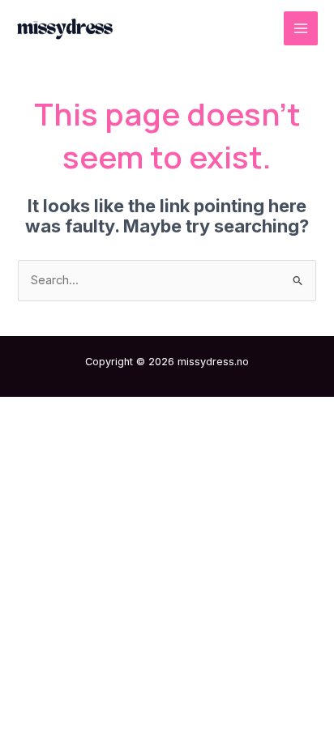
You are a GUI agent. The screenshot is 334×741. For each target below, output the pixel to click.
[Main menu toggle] (301, 28)
